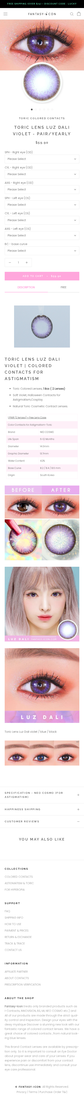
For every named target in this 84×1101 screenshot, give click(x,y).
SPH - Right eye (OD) (19, 152)
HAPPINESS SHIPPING (23, 809)
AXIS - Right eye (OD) (19, 183)
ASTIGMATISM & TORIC (19, 883)
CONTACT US (13, 950)
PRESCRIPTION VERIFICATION (23, 985)
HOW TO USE (13, 924)
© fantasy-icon (28, 1087)
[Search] (72, 13)
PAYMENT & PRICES (17, 931)
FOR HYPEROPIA (15, 890)
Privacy (22, 1092)
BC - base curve (16, 244)
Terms (33, 1092)
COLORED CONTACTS (19, 877)
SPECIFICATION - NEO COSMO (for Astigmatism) (34, 794)
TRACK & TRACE (15, 943)
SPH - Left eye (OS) (17, 198)
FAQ (7, 911)
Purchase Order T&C (53, 1092)
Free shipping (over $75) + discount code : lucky (42, 4)
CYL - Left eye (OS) (17, 213)
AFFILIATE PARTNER (16, 972)
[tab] (26, 288)
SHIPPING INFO (14, 918)
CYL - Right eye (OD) (18, 167)
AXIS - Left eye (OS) (18, 229)
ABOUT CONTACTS (17, 978)
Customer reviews (22, 821)
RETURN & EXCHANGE (18, 937)
